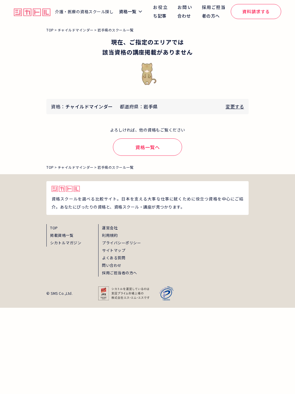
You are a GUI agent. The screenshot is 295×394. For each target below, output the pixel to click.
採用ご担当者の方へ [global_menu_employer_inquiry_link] (213, 11)
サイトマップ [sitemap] (113, 250)
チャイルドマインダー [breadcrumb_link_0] (76, 29)
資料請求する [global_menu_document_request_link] (256, 11)
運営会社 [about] (110, 227)
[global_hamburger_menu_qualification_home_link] (32, 11)
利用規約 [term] (110, 235)
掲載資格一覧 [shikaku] (61, 235)
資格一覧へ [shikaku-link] (147, 147)
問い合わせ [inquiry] (112, 265)
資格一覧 (127, 11)
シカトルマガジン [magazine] (65, 242)
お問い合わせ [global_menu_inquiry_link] (184, 11)
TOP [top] (54, 227)
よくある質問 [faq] (113, 257)
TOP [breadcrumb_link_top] (50, 29)
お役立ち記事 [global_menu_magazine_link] (160, 11)
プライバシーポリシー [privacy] (121, 242)
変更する (235, 106)
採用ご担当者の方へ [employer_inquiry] (119, 272)
